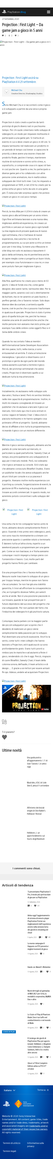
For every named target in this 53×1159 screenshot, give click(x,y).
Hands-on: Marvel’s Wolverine (39, 967)
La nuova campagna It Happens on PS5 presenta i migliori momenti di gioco (38, 946)
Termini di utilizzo (11, 1143)
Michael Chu (16, 90)
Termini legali (9, 1151)
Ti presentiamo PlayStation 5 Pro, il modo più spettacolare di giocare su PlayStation (39, 894)
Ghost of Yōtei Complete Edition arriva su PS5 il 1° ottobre (37, 1066)
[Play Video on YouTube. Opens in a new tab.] (45, 709)
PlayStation (16, 11)
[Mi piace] (35, 905)
